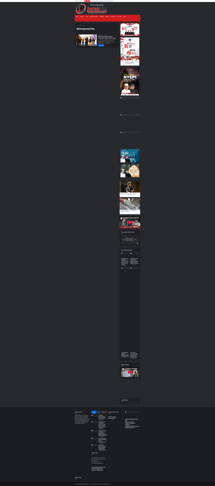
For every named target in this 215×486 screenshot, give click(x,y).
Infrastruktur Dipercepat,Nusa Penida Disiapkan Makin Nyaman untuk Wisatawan (134, 355)
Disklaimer (127, 424)
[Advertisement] (130, 388)
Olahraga (107, 16)
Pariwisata (102, 16)
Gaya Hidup (119, 16)
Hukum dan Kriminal (94, 16)
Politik (86, 16)
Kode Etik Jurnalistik (129, 422)
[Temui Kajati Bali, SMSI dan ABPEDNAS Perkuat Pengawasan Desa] (125, 309)
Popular (93, 412)
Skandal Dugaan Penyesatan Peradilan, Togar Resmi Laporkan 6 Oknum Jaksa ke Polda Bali (124, 261)
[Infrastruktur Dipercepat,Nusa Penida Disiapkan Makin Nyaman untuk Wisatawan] (134, 309)
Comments (104, 412)
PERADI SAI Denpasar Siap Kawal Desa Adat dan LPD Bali (102, 417)
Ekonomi (82, 16)
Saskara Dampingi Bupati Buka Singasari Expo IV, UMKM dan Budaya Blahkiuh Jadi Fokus (134, 261)
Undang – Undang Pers (130, 423)
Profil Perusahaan (112, 416)
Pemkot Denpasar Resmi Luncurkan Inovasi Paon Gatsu (107, 37)
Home (78, 25)
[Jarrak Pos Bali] (91, 9)
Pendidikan (113, 16)
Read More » (101, 45)
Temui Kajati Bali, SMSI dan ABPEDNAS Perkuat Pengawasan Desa (125, 354)
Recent (98, 412)
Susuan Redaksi (111, 418)
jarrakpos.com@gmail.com (98, 463)
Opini (125, 16)
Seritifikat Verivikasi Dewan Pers (132, 426)
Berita (77, 16)
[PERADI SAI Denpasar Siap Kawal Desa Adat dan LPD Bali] (95, 417)
